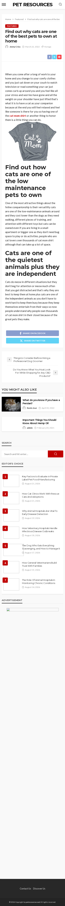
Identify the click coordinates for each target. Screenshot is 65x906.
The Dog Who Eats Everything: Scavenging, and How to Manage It (41, 547)
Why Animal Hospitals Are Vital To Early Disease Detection (39, 512)
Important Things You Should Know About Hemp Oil (39, 422)
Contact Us (25, 888)
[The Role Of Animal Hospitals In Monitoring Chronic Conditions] (11, 584)
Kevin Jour (32, 408)
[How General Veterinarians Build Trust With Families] (11, 567)
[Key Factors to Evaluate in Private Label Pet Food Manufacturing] (11, 481)
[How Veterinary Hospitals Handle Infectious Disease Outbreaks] (11, 533)
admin (30, 428)
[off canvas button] (4, 4)
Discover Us (39, 888)
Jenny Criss (15, 46)
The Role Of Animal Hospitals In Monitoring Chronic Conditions (38, 581)
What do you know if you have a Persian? (41, 402)
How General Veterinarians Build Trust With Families (39, 564)
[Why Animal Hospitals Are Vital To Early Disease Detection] (11, 515)
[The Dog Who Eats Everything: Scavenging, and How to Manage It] (13, 550)
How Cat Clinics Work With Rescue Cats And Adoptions (40, 495)
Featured (12, 26)
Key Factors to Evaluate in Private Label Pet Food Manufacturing (40, 478)
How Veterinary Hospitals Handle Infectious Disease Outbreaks (39, 530)
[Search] (60, 4)
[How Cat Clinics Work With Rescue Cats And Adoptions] (11, 498)
